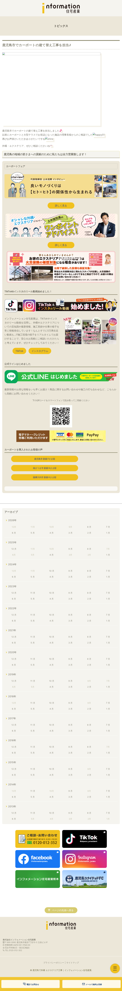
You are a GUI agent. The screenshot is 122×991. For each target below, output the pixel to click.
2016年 (12, 740)
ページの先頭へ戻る (62, 910)
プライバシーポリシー (53, 962)
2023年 (12, 586)
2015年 (12, 762)
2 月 (89, 533)
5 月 (33, 533)
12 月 (13, 549)
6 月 (14, 533)
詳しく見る (61, 205)
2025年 (12, 542)
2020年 (12, 652)
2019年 (12, 674)
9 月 (70, 549)
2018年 (12, 696)
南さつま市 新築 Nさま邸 (44, 468)
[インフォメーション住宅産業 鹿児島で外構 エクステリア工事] (61, 8)
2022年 (12, 608)
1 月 (108, 533)
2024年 (12, 564)
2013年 (12, 806)
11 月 (32, 593)
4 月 (52, 533)
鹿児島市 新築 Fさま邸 (44, 459)
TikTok (19, 350)
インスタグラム (40, 350)
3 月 (70, 533)
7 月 (108, 527)
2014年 (12, 784)
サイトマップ (72, 962)
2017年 (12, 718)
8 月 (89, 527)
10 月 (51, 571)
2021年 (12, 630)
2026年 (12, 520)
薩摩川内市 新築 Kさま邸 (44, 477)
